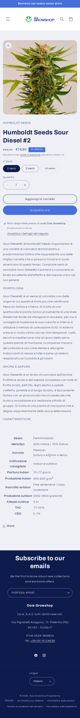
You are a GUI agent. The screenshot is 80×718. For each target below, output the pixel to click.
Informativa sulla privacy (61, 701)
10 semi (52, 169)
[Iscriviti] (68, 592)
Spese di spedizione (30, 155)
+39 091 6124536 (42, 640)
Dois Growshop (38, 696)
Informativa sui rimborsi (30, 701)
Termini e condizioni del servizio (24, 706)
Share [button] (11, 526)
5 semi (30, 168)
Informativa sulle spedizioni (61, 706)
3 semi (11, 168)
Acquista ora (40, 210)
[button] (8, 19)
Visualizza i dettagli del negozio (28, 233)
